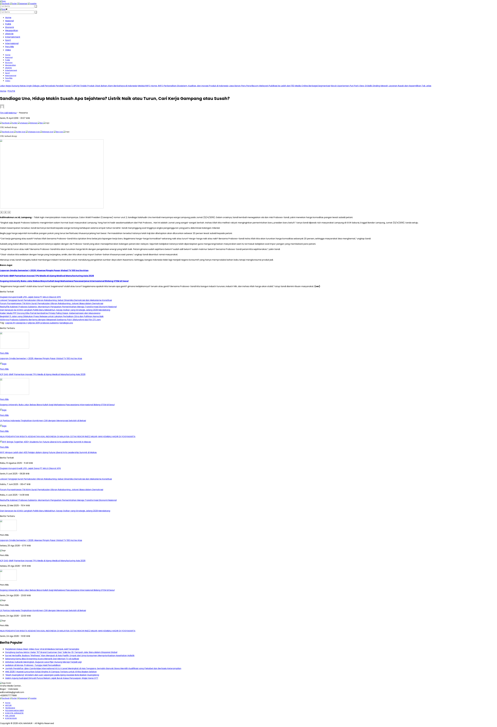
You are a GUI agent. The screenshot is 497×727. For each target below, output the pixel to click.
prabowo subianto (49, 322)
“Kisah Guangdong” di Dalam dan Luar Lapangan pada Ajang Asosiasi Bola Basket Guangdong (52, 674)
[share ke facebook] (5, 123)
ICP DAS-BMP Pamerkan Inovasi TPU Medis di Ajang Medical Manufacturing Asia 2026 (47, 275)
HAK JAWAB (10, 715)
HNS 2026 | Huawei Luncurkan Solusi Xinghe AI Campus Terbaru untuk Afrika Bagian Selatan (51, 671)
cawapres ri (21, 322)
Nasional (9, 20)
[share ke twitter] (14, 123)
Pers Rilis (9, 46)
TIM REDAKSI (10, 708)
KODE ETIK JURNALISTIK (14, 713)
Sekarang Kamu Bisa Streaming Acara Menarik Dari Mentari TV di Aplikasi (42, 658)
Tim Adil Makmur (8, 112)
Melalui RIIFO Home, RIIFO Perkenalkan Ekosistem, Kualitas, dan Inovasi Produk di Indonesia (183, 85)
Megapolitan (11, 30)
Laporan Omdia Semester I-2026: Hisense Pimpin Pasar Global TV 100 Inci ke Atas (44, 270)
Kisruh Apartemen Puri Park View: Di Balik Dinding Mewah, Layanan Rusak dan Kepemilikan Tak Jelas (381, 85)
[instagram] (22, 3)
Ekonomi (9, 27)
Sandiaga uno (66, 322)
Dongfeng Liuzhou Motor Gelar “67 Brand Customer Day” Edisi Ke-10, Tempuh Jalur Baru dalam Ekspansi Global (61, 652)
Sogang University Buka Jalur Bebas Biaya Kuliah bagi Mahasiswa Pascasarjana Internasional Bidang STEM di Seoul (64, 281)
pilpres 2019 (34, 322)
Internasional (12, 43)
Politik (8, 24)
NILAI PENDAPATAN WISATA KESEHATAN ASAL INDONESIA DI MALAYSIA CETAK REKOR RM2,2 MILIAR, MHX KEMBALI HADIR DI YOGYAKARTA (67, 630)
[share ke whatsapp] (23, 123)
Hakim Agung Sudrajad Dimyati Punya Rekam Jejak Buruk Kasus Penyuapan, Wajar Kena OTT (51, 678)
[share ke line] (40, 123)
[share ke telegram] (33, 123)
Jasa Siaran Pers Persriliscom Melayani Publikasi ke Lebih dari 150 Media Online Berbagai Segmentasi (279, 85)
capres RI (10, 322)
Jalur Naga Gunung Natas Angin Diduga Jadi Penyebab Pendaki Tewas (35, 85)
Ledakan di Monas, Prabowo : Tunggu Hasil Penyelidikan (33, 665)
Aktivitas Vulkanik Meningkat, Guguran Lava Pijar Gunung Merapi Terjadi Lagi (43, 661)
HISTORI (8, 705)
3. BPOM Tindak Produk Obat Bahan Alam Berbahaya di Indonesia (104, 85)
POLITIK (11, 91)
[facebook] (5, 3)
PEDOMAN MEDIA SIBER (14, 710)
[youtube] (32, 3)
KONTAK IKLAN (11, 718)
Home (8, 17)
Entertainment (12, 36)
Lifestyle (9, 33)
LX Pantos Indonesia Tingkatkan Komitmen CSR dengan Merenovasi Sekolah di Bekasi (43, 610)
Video (8, 49)
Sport (8, 40)
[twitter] (13, 3)
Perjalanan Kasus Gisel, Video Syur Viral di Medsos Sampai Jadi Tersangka (42, 649)
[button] (1, 212)
